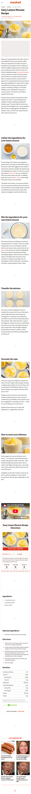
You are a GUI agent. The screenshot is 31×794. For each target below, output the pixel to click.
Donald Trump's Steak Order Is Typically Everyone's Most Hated (7, 778)
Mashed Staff (18, 16)
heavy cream (17, 177)
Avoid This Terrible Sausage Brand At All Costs (6, 757)
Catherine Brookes (7, 16)
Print (20, 554)
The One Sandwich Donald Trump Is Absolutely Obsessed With (22, 779)
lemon (3, 250)
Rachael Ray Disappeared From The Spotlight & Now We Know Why (22, 757)
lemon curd (11, 173)
